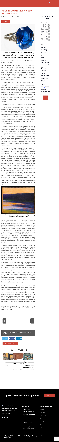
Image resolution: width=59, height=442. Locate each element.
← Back (5, 21)
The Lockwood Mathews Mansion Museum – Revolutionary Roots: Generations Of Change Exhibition (45, 75)
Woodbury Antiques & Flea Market (45, 91)
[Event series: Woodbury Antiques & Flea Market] (44, 88)
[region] (18, 324)
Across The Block (10, 362)
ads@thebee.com (27, 424)
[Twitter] (5, 418)
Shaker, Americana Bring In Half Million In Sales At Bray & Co (20, 363)
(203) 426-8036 (27, 419)
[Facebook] (3, 418)
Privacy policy (7, 437)
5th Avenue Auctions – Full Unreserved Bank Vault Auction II (45, 49)
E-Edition (42, 409)
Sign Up (49, 395)
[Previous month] (42, 16)
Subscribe (42, 412)
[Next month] (52, 16)
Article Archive (43, 422)
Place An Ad (43, 415)
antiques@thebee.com (28, 428)
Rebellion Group (43, 436)
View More (45, 97)
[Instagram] (7, 418)
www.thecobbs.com (6, 309)
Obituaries (42, 425)
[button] (4, 321)
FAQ (41, 418)
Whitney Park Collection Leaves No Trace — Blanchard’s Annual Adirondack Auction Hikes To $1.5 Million (30, 365)
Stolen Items (43, 428)
